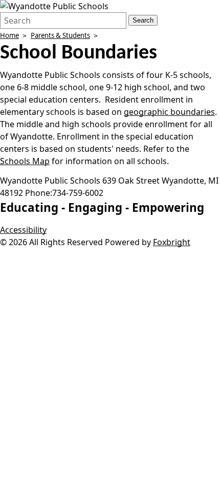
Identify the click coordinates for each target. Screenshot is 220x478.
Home (9, 35)
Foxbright (171, 242)
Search (143, 20)
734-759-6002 (77, 192)
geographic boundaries (169, 111)
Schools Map (25, 161)
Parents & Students (60, 35)
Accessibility (23, 229)
